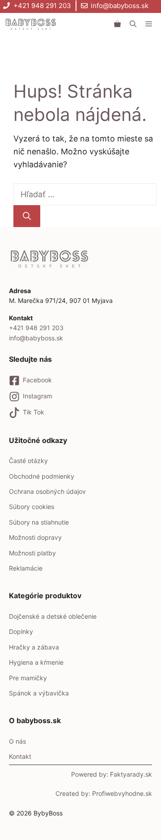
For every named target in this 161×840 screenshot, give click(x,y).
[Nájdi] (26, 216)
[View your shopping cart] (117, 24)
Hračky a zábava (34, 647)
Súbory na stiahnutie (39, 522)
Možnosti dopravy (35, 537)
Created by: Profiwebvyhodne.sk (103, 793)
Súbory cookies (31, 506)
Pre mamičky (28, 678)
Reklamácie (25, 568)
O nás (17, 741)
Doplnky (21, 631)
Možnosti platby (32, 553)
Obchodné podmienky (41, 476)
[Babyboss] (30, 24)
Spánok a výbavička (39, 693)
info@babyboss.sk (119, 5)
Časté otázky (28, 460)
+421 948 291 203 (42, 5)
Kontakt (20, 756)
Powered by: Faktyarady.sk (111, 774)
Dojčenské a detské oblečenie (53, 616)
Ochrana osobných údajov (47, 491)
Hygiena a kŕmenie (36, 662)
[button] (133, 24)
